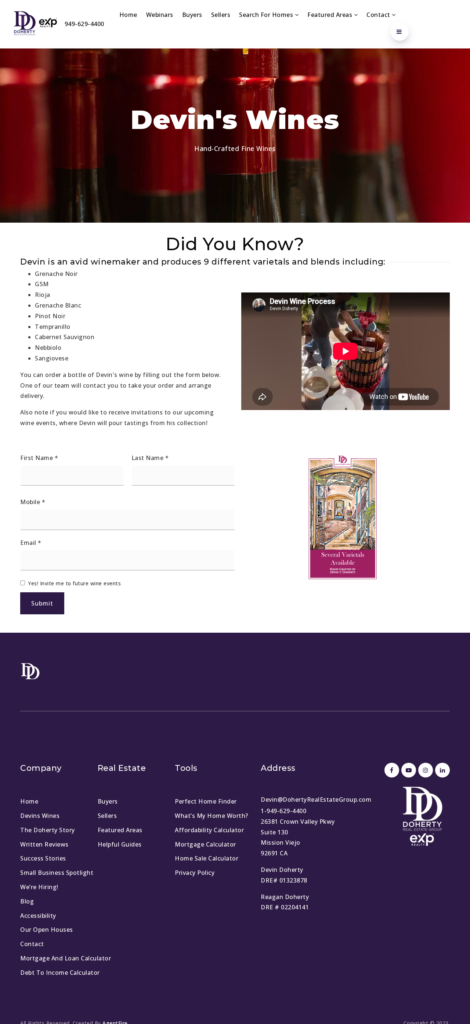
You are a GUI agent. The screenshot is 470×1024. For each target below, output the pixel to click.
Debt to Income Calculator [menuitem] (60, 973)
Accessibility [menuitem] (38, 916)
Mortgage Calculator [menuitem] (205, 844)
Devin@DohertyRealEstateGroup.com (316, 799)
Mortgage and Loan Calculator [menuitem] (65, 958)
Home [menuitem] (128, 15)
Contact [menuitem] (379, 15)
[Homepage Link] (35, 23)
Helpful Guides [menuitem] (120, 844)
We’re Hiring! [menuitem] (39, 887)
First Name (39, 458)
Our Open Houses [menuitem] (46, 930)
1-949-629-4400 (283, 811)
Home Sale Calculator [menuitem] (206, 858)
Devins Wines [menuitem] (39, 816)
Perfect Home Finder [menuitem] (206, 801)
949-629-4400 (84, 24)
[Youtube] (407, 770)
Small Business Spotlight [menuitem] (56, 873)
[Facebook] (390, 770)
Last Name (150, 458)
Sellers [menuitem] (221, 15)
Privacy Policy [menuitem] (194, 873)
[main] (235, 340)
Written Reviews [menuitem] (44, 844)
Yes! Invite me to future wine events (74, 583)
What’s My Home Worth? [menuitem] (211, 816)
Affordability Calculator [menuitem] (209, 830)
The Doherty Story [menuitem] (47, 830)
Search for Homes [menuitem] (267, 15)
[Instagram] (424, 770)
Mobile (32, 502)
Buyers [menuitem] (192, 15)
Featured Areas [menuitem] (330, 15)
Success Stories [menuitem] (43, 858)
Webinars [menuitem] (159, 15)
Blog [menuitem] (27, 901)
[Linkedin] (441, 770)
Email (30, 543)
